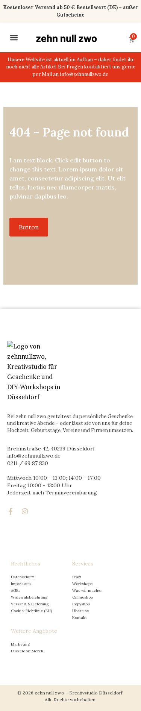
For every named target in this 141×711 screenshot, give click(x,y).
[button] (14, 38)
